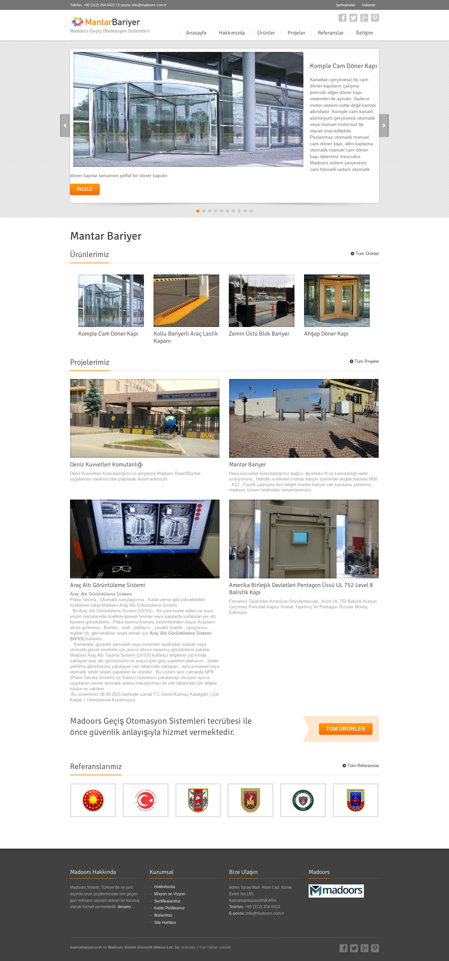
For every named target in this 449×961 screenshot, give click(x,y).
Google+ (364, 18)
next (384, 125)
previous (65, 125)
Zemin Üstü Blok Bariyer (259, 333)
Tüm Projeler (367, 361)
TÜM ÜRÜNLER (346, 729)
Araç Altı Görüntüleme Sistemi (107, 585)
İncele (85, 189)
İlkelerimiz (163, 915)
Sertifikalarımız (167, 901)
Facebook (342, 18)
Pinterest (375, 18)
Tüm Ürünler (367, 253)
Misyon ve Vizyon (169, 894)
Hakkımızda (164, 886)
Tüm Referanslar (363, 765)
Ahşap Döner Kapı (326, 333)
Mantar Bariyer (247, 464)
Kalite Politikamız (169, 908)
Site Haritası (165, 922)
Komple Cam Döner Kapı (108, 333)
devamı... (126, 906)
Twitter (353, 18)
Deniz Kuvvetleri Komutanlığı (106, 464)
